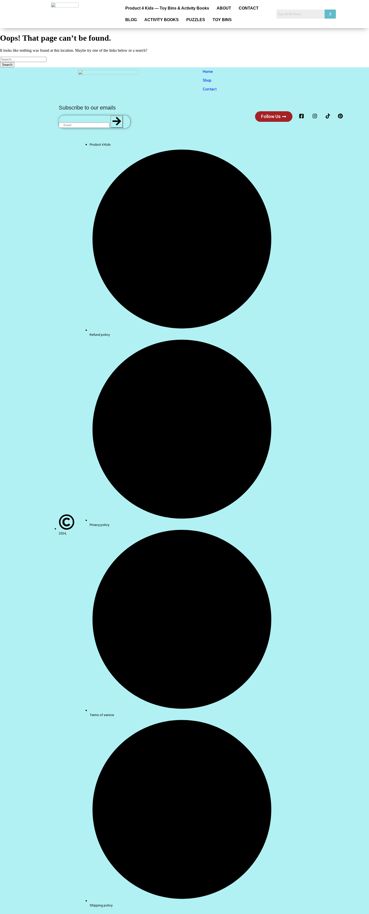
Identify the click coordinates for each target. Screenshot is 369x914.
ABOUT (224, 8)
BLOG (131, 20)
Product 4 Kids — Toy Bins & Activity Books (167, 8)
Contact (210, 89)
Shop (207, 80)
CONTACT (249, 8)
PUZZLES (195, 20)
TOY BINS (222, 20)
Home (208, 71)
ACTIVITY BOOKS (161, 20)
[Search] (116, 122)
